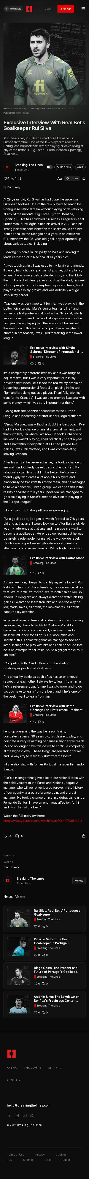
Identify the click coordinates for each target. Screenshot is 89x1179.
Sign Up (66, 8)
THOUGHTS (32, 1067)
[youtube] (24, 1115)
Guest (66, 1159)
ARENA (12, 1067)
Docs (48, 1159)
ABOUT (12, 1080)
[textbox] (44, 510)
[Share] (84, 178)
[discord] (32, 1115)
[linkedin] (17, 1115)
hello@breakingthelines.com (28, 1105)
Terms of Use (15, 1154)
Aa (59, 178)
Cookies (61, 1154)
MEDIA (53, 1068)
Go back (15, 8)
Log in (48, 8)
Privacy (40, 1154)
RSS (9, 1159)
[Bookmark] (19, 178)
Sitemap (28, 1159)
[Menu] (83, 9)
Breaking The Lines (29, 165)
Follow (79, 880)
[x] (9, 1115)
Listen (74, 178)
